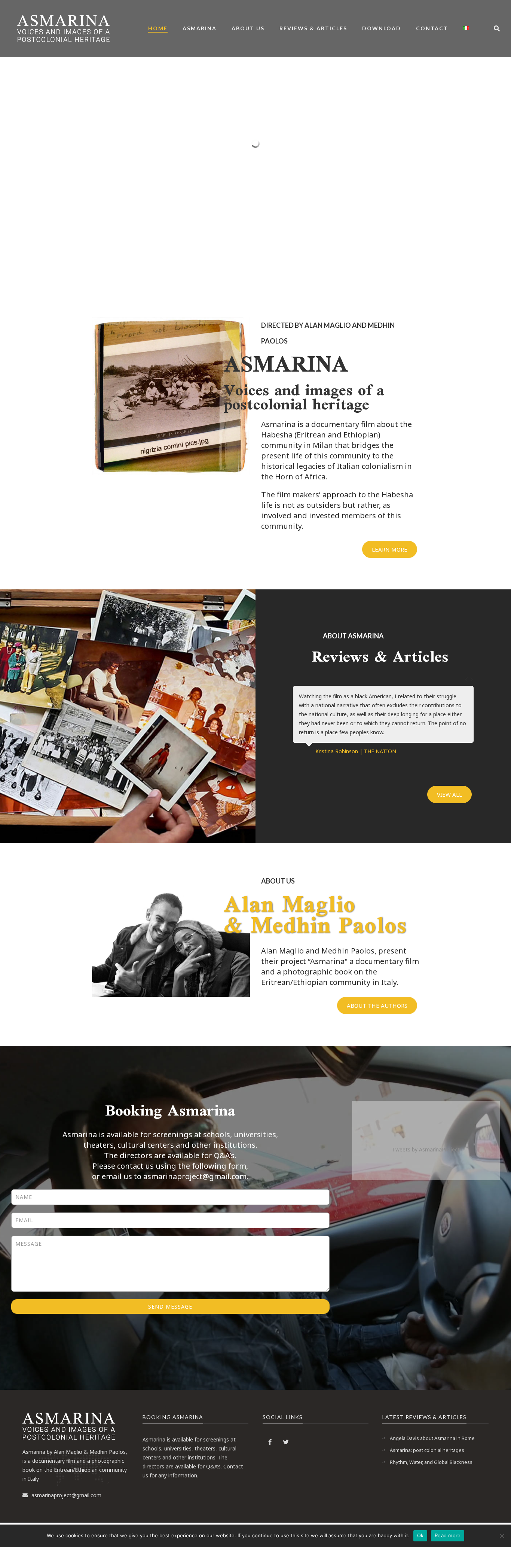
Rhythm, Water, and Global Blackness (431, 1462)
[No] (501, 1536)
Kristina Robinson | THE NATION (355, 751)
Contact (432, 28)
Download (381, 28)
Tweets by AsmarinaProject (426, 1149)
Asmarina (200, 28)
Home (158, 28)
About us (248, 28)
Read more (447, 1535)
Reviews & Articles (313, 28)
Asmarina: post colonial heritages (427, 1450)
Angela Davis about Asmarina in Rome (432, 1438)
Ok (420, 1535)
